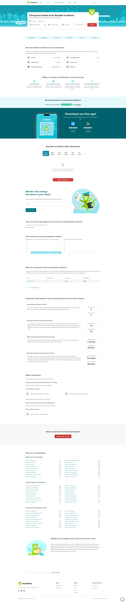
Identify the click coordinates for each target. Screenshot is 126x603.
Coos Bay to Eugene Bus (70, 498)
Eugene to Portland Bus (70, 476)
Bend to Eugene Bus (69, 466)
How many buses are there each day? (37, 304)
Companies (94, 588)
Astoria (48, 572)
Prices (56, 37)
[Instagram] (19, 591)
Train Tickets (58, 588)
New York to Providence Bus (32, 521)
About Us (76, 585)
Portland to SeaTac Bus (31, 462)
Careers (76, 592)
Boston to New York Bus (70, 527)
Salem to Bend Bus (30, 464)
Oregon (42, 572)
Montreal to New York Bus (71, 517)
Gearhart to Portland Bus (70, 502)
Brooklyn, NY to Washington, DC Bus (34, 519)
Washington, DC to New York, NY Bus (34, 523)
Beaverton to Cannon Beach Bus (72, 460)
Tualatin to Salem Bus (30, 460)
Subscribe (31, 210)
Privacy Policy (105, 598)
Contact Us (94, 585)
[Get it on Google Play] (88, 124)
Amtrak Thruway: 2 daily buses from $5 (37, 225)
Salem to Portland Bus (31, 476)
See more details (30, 227)
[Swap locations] (45, 25)
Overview (44, 37)
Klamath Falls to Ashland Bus (71, 474)
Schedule (31, 37)
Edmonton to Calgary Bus (31, 511)
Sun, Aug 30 (67, 24)
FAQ (82, 37)
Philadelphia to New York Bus (71, 515)
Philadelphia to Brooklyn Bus (71, 519)
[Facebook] (21, 591)
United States (36, 572)
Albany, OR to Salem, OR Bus (71, 470)
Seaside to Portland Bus (31, 472)
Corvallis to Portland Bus (70, 464)
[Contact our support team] (122, 599)
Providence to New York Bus (32, 527)
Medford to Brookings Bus (32, 468)
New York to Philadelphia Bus (32, 515)
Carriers (69, 37)
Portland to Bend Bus (69, 491)
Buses (41, 2)
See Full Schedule (63, 179)
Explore (69, 2)
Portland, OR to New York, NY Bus (33, 474)
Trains (48, 2)
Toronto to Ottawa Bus (70, 511)
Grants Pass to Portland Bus (32, 487)
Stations (94, 37)
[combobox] (36, 24)
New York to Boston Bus (70, 513)
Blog (75, 2)
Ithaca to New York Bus (70, 523)
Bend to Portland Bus (69, 462)
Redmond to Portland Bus (70, 487)
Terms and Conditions (97, 598)
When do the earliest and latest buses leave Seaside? (41, 337)
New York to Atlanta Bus (31, 525)
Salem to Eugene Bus (30, 496)
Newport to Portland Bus (31, 466)
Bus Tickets (28, 572)
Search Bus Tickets (63, 436)
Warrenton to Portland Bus (71, 472)
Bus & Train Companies (58, 2)
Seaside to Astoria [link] (55, 572)
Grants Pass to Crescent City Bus (33, 498)
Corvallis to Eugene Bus (70, 489)
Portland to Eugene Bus (70, 468)
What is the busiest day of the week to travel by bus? (40, 353)
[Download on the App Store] (73, 124)
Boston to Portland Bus (31, 517)
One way (33, 21)
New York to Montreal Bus (71, 525)
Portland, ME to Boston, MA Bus (72, 521)
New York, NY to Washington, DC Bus (34, 513)
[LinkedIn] (24, 591)
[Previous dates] (41, 153)
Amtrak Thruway (31, 281)
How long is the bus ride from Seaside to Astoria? (40, 320)
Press (75, 590)
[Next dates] (84, 153)
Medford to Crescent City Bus (32, 489)
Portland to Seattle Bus (31, 470)
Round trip (41, 21)
